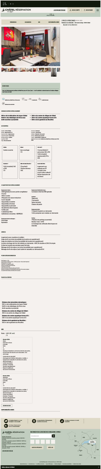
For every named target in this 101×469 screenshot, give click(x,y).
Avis (39, 22)
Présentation (13, 22)
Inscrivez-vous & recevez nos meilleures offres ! (45, 432)
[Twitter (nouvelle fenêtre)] (43, 442)
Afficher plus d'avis (7, 405)
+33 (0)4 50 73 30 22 (59, 10)
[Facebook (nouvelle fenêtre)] (32, 442)
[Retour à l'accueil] (16, 10)
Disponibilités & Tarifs (54, 22)
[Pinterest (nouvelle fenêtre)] (53, 442)
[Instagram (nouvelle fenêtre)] (37, 442)
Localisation (28, 22)
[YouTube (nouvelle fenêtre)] (48, 442)
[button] (88, 10)
